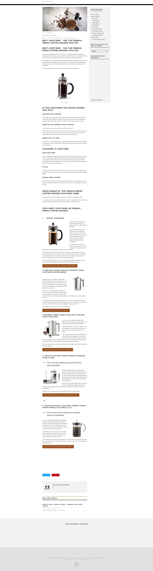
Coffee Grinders (96, 20)
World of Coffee (94, 37)
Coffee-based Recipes (97, 31)
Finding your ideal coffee (98, 33)
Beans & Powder (95, 14)
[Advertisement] (100, 79)
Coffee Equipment (46, 35)
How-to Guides (94, 27)
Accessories (95, 18)
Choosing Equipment (97, 29)
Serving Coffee (95, 25)
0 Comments (55, 510)
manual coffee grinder (77, 57)
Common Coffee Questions (98, 39)
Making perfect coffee (47, 510)
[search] (107, 51)
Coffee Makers (53, 35)
